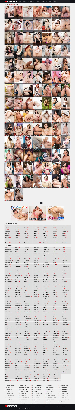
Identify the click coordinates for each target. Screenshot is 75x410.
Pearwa (55, 294)
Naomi (45, 348)
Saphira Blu (55, 344)
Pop (54, 311)
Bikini (16, 227)
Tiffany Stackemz (65, 290)
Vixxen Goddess (65, 333)
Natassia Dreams (47, 365)
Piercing (45, 239)
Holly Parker (27, 333)
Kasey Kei (36, 292)
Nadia (44, 337)
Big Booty (8, 240)
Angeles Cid (8, 301)
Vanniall (64, 314)
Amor (7, 290)
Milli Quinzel (45, 314)
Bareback (7, 235)
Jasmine (26, 369)
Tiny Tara (64, 294)
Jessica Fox (36, 258)
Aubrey (7, 337)
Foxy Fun (26, 294)
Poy (54, 313)
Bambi (7, 371)
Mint (44, 322)
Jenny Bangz (37, 253)
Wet (63, 240)
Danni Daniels (18, 359)
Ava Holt (7, 350)
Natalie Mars (46, 361)
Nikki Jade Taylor (46, 376)
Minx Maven (45, 324)
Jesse (36, 256)
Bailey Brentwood (9, 363)
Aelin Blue (7, 255)
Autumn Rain (8, 346)
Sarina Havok (55, 352)
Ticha (63, 288)
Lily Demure (36, 371)
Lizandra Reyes (46, 249)
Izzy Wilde (26, 354)
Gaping (26, 242)
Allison (7, 277)
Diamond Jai (17, 372)
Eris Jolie (26, 273)
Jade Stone (27, 357)
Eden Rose (26, 253)
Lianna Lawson (37, 361)
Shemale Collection (37, 403)
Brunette (17, 235)
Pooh (54, 309)
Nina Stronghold (56, 249)
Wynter (63, 346)
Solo (54, 240)
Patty (54, 286)
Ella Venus (26, 256)
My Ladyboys (36, 401)
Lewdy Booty (37, 357)
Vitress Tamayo (65, 329)
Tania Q (64, 273)
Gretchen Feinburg (28, 318)
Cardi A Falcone (18, 288)
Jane (25, 363)
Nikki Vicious (46, 380)
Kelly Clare (36, 301)
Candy (16, 286)
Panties (45, 233)
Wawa (63, 335)
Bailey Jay (8, 365)
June (35, 273)
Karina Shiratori (37, 286)
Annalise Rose (8, 314)
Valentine (64, 305)
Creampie (17, 237)
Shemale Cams (44, 1)
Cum (16, 239)
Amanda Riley (8, 279)
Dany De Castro (18, 361)
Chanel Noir (17, 309)
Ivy (25, 352)
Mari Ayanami (46, 279)
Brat (16, 268)
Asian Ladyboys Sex (64, 395)
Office (44, 229)
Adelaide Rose (8, 249)
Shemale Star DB (23, 389)
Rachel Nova (55, 324)
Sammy (55, 339)
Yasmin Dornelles (66, 350)
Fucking (26, 239)
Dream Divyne (27, 247)
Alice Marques (8, 271)
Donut (16, 380)
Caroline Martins (18, 296)
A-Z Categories (31, 1)
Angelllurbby (8, 307)
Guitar (26, 320)
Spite (63, 258)
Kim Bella (36, 318)
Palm (54, 271)
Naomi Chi (45, 350)
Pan (54, 273)
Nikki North (45, 378)
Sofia (63, 251)
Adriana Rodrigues (9, 253)
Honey (26, 337)
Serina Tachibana (56, 367)
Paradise (55, 275)
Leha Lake (36, 350)
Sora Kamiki (64, 256)
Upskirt (64, 239)
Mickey (45, 307)
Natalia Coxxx (46, 357)
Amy (6, 292)
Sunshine (64, 264)
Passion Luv (55, 281)
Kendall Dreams (37, 307)
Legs (35, 239)
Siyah (63, 247)
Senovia (54, 365)
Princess (55, 316)
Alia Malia (7, 268)
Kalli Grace (36, 279)
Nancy (45, 344)
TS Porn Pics (25, 408)
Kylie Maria (36, 337)
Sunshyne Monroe (66, 266)
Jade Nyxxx (26, 356)
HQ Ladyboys (49, 401)
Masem (45, 288)
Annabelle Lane (8, 313)
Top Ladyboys (9, 397)
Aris (6, 324)
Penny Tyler (55, 296)
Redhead (55, 229)
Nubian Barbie (56, 258)
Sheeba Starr (56, 372)
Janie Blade (27, 367)
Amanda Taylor (8, 281)
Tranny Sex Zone (50, 389)
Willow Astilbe (65, 341)
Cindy (16, 331)
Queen (54, 318)
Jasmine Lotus (27, 372)
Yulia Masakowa (65, 361)
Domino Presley (18, 378)
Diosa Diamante (18, 374)
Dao (16, 363)
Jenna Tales (36, 249)
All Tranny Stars (10, 387)
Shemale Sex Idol (37, 395)
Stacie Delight (65, 260)
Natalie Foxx (46, 359)
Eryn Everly (26, 277)
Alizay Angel (8, 275)
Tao (63, 275)
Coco (16, 341)
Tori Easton (64, 296)
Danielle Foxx (18, 357)
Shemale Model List (50, 403)
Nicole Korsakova (46, 372)
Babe (7, 233)
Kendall (36, 305)
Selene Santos (56, 363)
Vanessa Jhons (65, 309)
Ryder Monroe (56, 333)
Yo (63, 356)
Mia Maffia (45, 303)
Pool (44, 240)
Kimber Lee (36, 322)
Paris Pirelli (55, 279)
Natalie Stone (46, 363)
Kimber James (37, 320)
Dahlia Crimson (18, 350)
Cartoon (17, 301)
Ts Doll (63, 298)
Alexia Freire (8, 266)
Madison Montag (46, 264)
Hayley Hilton (27, 326)
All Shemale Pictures (11, 403)
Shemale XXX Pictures (38, 393)
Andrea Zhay (8, 298)
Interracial (36, 231)
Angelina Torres (9, 305)
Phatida (54, 298)
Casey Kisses (18, 303)
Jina (35, 268)
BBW (7, 239)
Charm (16, 313)
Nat (44, 354)
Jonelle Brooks (37, 271)
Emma (26, 262)
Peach (54, 290)
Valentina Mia (65, 303)
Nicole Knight (46, 371)
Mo (44, 329)
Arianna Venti (8, 318)
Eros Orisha (27, 275)
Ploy (54, 305)
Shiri (54, 376)
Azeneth (7, 356)
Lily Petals (36, 372)
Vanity (63, 313)
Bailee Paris (8, 361)
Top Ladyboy (63, 401)
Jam (25, 361)
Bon (16, 264)
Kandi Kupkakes (37, 281)
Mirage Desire (46, 326)
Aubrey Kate (8, 339)
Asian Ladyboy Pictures (51, 397)
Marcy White (45, 277)
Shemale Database (24, 401)
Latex (35, 235)
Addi (6, 247)
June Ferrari (36, 275)
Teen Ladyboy (49, 385)
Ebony (26, 227)
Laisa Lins (36, 339)
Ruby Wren (55, 329)
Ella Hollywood (27, 255)
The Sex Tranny (63, 397)
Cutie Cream (17, 346)
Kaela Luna (36, 277)
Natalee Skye (46, 356)
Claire (16, 335)
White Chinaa (65, 339)
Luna (44, 258)
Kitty (35, 329)
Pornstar (45, 242)
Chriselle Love (18, 324)
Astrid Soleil (7, 335)
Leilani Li (36, 352)
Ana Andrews (8, 296)
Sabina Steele (56, 335)
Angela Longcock (8, 299)
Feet (25, 231)
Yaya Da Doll (64, 354)
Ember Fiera (27, 258)
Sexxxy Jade (55, 369)
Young (64, 242)
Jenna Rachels (37, 247)
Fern (25, 290)
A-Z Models (38, 1)
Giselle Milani (27, 309)
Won (63, 344)
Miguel (45, 309)
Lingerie (36, 240)
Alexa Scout (8, 264)
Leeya (35, 348)
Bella (6, 378)
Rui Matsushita (56, 331)
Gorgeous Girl (27, 311)
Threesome (65, 231)
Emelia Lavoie (27, 260)
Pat (54, 283)
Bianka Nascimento (19, 255)
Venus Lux (64, 318)
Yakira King (64, 348)
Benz (16, 253)
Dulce (25, 251)
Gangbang (26, 240)
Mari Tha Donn (46, 281)
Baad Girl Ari (8, 359)
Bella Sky (17, 249)
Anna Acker (7, 311)
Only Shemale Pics (23, 395)
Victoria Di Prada (65, 324)
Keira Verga (37, 299)
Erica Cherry (27, 268)
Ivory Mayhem (27, 350)
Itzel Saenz (27, 346)
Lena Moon (36, 356)
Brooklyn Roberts (18, 271)
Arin (6, 322)
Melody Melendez (46, 298)
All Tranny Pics (10, 391)
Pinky (54, 301)
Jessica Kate (36, 260)
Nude (45, 227)
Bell (6, 376)
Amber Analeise (8, 286)
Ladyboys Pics (23, 385)
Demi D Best (17, 369)
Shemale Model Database (25, 397)
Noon (54, 256)
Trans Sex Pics (36, 397)
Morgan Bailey (46, 331)
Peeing (45, 237)
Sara (54, 348)
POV (54, 227)
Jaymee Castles (27, 374)
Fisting (26, 237)
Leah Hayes (36, 344)
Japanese (36, 233)
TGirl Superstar (23, 393)
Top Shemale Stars (64, 385)
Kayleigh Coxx (37, 298)
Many (44, 271)
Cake (16, 283)
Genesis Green (27, 298)
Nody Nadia (55, 253)
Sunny (63, 262)
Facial (26, 229)
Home (20, 1)
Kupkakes (36, 335)
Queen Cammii (56, 320)
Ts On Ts (64, 235)
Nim (54, 247)
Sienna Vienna (56, 378)
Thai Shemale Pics (64, 387)
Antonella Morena (9, 316)
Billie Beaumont (18, 256)
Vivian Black (65, 331)
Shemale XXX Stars (37, 389)
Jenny (35, 251)
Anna (6, 309)
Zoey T (64, 371)
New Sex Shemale (50, 391)
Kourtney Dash (37, 333)
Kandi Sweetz (37, 283)
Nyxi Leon (55, 264)
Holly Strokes (27, 335)
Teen (63, 229)
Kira (35, 326)
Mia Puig (45, 305)
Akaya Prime (8, 258)
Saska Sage (55, 357)
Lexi (35, 359)
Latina (36, 237)
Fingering (26, 235)
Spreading (55, 242)
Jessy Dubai (36, 264)
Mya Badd (45, 335)
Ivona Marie (27, 348)
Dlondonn (17, 376)
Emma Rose (27, 264)
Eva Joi (26, 279)
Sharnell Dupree (56, 371)
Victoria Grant (65, 326)
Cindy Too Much (18, 333)
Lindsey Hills (36, 374)
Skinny (55, 235)
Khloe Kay (36, 314)
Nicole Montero (46, 374)
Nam (44, 341)
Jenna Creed (27, 378)
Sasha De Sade (56, 356)
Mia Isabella (46, 301)
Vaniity (64, 311)
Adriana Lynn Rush (9, 251)
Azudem (7, 357)
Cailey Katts (17, 281)
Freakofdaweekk (28, 296)
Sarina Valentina (56, 354)
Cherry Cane (17, 318)
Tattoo (64, 227)
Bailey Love (7, 367)
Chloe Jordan (18, 322)
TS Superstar (9, 399)
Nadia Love (45, 339)
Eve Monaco (27, 286)
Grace (26, 313)
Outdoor (45, 231)
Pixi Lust (54, 303)
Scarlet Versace (56, 361)
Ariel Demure (8, 320)
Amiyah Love (8, 288)
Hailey (25, 322)
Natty (44, 367)
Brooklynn (17, 273)
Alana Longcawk (9, 260)
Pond (54, 307)
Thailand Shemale (64, 403)
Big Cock (8, 242)
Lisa (35, 376)
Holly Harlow (27, 331)
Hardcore (36, 227)
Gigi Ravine (26, 303)
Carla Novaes (18, 290)
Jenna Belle (27, 376)
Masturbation (37, 242)
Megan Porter (46, 292)
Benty (16, 251)
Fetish (26, 233)
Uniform (64, 237)
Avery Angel (8, 352)
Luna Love (45, 260)
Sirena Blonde (55, 380)
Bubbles (17, 277)
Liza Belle (45, 247)
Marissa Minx (46, 286)
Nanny (45, 346)
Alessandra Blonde (9, 262)
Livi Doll (36, 380)
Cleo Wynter (17, 337)
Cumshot (17, 240)
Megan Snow (46, 294)
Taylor (63, 279)
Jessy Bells (36, 262)
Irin (25, 344)
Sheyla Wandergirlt (56, 374)
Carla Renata (17, 292)
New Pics (24, 1)
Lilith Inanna (36, 367)
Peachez (55, 292)
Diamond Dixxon (18, 371)
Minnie (44, 320)
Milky (44, 311)
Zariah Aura (65, 365)
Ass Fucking (8, 231)
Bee (6, 374)
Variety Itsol (64, 316)
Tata (63, 277)
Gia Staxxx (26, 299)
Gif (25, 301)
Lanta (35, 341)
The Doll (64, 283)
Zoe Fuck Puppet (65, 369)
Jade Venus (27, 359)
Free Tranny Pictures (24, 403)
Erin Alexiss (27, 271)
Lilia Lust (36, 365)
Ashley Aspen (8, 326)
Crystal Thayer (18, 344)
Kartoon (36, 290)
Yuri (63, 363)
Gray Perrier (27, 316)
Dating (50, 1)
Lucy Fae (45, 255)
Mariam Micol (46, 283)
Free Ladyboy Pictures (38, 385)
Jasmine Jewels (28, 371)
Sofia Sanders (65, 255)
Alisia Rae (7, 273)
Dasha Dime (17, 367)
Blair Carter (17, 260)
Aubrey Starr (8, 341)
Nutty (54, 262)
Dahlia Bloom (18, 348)
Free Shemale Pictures (24, 387)
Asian (7, 227)
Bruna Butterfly (18, 275)
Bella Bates (8, 380)
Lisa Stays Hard (37, 378)
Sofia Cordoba (65, 253)
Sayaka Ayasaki (56, 359)
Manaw (45, 268)
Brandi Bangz (18, 266)
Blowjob (17, 231)
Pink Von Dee (55, 299)
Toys (64, 233)
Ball (6, 369)
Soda (63, 249)
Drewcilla (26, 249)
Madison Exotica (46, 262)
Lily (35, 369)
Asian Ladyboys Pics (64, 393)
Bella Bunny (17, 247)
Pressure (55, 314)
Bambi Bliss (7, 372)
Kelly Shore (36, 303)
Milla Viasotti (46, 313)
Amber (7, 283)
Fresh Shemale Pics (37, 387)
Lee (35, 346)
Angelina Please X (9, 303)
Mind (44, 318)
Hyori (25, 341)
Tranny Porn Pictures (24, 391)
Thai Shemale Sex (64, 389)
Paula (54, 288)
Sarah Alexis (55, 350)
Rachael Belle (56, 322)
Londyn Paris (46, 253)
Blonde (17, 229)
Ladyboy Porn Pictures (51, 387)
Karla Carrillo (37, 288)
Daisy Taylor (17, 354)
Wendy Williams (65, 337)
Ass (7, 229)
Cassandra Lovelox (18, 305)
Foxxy (26, 292)
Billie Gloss (17, 258)
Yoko (63, 357)
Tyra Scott (64, 299)
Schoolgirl (55, 231)
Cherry (16, 316)
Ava (6, 348)
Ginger (25, 307)
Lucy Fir (45, 256)
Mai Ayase (45, 266)
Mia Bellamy (46, 299)
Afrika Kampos (8, 256)
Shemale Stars (10, 393)
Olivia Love (55, 268)
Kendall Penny (37, 309)
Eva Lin (26, 281)
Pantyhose (45, 235)
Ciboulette (17, 329)
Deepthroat (17, 242)
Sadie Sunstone (56, 337)
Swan (63, 268)
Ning (54, 251)
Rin (53, 326)
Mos (44, 333)
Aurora (7, 344)
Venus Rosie (64, 320)
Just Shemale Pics (10, 401)
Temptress (64, 281)
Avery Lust (7, 354)
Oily (54, 266)
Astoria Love (8, 333)
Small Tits (55, 239)
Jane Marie (27, 365)
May (44, 290)
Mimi (44, 316)
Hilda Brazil (26, 329)
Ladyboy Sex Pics (37, 399)
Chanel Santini (18, 311)
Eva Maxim (26, 283)
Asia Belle (7, 329)
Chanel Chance (18, 307)
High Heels (36, 229)
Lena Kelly (36, 354)
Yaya (63, 352)
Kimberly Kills (37, 324)
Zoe (63, 367)
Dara (16, 365)
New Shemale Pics (64, 391)
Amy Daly (7, 294)
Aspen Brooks (8, 331)
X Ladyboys (36, 391)
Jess (35, 255)
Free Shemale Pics (10, 395)
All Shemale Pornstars (51, 395)
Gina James (26, 305)
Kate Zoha (36, 294)
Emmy (26, 266)
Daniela (16, 356)
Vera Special (64, 322)
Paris (54, 277)
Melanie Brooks (46, 296)
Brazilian (17, 233)
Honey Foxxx (27, 339)
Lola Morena (46, 251)
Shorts (54, 233)
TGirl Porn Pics (49, 393)
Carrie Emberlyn (18, 298)
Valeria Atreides (65, 307)
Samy (54, 341)
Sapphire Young (56, 346)
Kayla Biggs (36, 296)
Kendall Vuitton (37, 311)
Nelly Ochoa (46, 369)
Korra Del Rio (36, 331)
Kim (35, 316)
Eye (25, 288)
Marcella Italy (46, 275)
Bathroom (8, 237)
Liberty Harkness (37, 363)
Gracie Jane (27, 314)
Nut (54, 260)
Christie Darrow (18, 326)
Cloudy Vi (17, 339)
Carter (16, 299)
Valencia (64, 301)
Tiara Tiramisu (65, 286)
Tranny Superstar (23, 399)
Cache (16, 279)
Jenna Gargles (27, 380)
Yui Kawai (64, 359)
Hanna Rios (26, 324)
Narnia (44, 352)
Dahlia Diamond (18, 352)
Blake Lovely (18, 262)
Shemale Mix (9, 389)
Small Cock (55, 237)
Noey (54, 255)
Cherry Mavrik (18, 320)
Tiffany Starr (65, 292)
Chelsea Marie (18, 314)
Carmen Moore (18, 294)
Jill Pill (35, 266)
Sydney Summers (66, 271)
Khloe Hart (36, 313)
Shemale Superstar (10, 385)
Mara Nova (45, 273)
